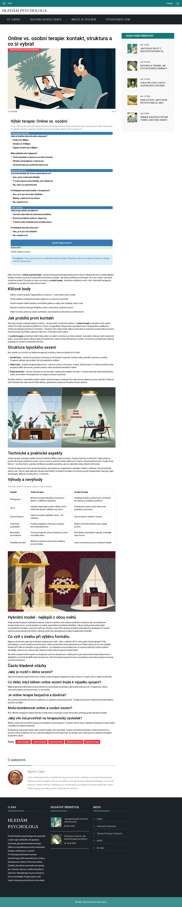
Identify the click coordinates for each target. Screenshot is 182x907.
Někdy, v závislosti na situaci (26, 198)
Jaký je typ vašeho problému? (24, 210)
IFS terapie (13, 19)
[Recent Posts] (132, 48)
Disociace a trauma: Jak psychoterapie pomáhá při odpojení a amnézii (154, 67)
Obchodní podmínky (106, 826)
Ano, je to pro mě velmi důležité (27, 194)
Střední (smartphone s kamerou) (28, 161)
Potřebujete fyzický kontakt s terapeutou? (30, 190)
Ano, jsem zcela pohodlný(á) (26, 177)
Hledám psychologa (24, 10)
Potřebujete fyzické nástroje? (25, 228)
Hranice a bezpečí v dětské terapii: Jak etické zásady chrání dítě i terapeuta (154, 118)
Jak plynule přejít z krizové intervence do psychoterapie (151, 50)
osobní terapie (39, 742)
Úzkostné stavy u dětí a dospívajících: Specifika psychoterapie (152, 84)
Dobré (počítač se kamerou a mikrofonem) (33, 157)
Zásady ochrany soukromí (109, 833)
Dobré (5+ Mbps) (21, 140)
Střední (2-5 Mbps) (21, 144)
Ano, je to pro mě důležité (25, 231)
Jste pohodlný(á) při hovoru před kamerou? (31, 173)
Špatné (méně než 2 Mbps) (25, 148)
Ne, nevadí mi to (20, 202)
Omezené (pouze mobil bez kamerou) (30, 165)
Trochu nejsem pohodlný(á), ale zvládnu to (33, 181)
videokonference (74, 742)
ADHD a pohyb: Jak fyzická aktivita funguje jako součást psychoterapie (153, 101)
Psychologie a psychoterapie (24, 50)
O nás (99, 819)
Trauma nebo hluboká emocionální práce (32, 222)
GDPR (99, 841)
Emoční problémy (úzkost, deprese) (29, 218)
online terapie (23, 742)
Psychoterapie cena (118, 19)
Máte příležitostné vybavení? (24, 153)
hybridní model (92, 742)
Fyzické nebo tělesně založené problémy (32, 214)
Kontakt (100, 848)
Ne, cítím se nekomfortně (25, 185)
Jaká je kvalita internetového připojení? (29, 136)
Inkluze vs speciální (83, 19)
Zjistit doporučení (62, 242)
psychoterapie (56, 742)
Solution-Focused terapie (46, 19)
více (9, 3)
